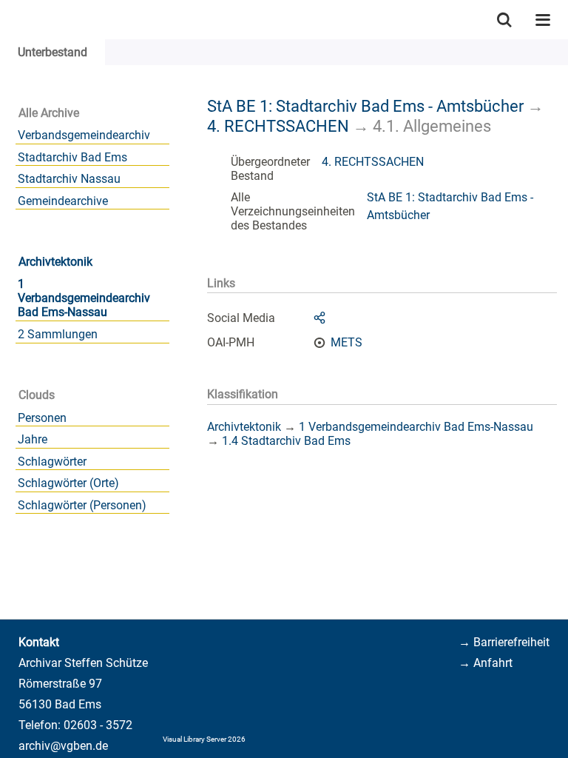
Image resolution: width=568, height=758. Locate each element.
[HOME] (7, 20)
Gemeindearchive (63, 201)
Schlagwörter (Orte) (68, 483)
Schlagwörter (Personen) (82, 505)
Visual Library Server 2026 (204, 739)
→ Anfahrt (486, 663)
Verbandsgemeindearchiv (84, 135)
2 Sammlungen (58, 334)
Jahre (32, 439)
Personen (42, 418)
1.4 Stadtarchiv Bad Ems (286, 441)
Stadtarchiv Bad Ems (72, 157)
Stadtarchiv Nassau (69, 179)
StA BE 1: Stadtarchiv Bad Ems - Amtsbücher (365, 105)
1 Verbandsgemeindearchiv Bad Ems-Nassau (84, 298)
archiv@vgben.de (63, 746)
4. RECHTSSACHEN (278, 125)
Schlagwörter (52, 462)
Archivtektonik (55, 262)
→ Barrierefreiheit (504, 642)
